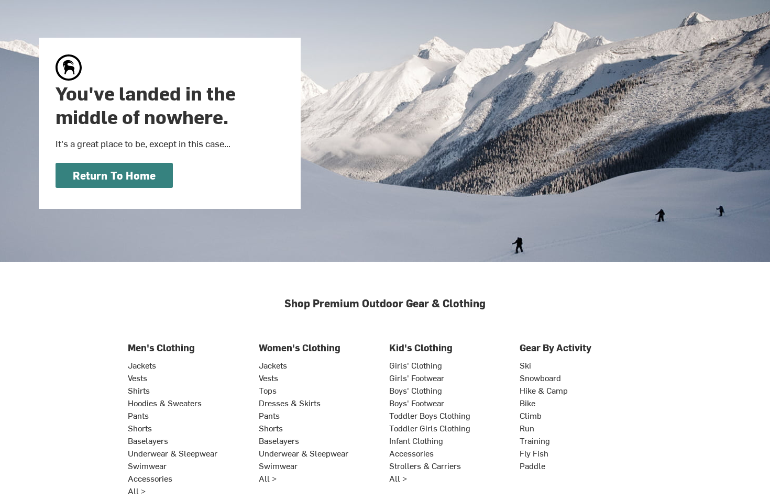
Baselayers (148, 440)
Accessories (150, 478)
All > (137, 490)
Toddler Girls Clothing (429, 427)
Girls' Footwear (416, 377)
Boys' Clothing (415, 390)
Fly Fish (534, 453)
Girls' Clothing (415, 365)
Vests (137, 377)
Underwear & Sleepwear (172, 453)
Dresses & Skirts (290, 402)
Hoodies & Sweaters (165, 402)
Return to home (114, 175)
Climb (531, 415)
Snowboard (540, 377)
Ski (525, 365)
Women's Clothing (299, 347)
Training (535, 440)
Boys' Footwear (416, 402)
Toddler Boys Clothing (429, 415)
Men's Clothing (161, 347)
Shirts (139, 390)
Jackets (142, 365)
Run (527, 427)
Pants (138, 415)
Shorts (140, 427)
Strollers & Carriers (425, 465)
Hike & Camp (544, 390)
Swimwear (147, 465)
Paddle (532, 465)
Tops (268, 390)
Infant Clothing (416, 440)
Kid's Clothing (421, 347)
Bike (527, 402)
